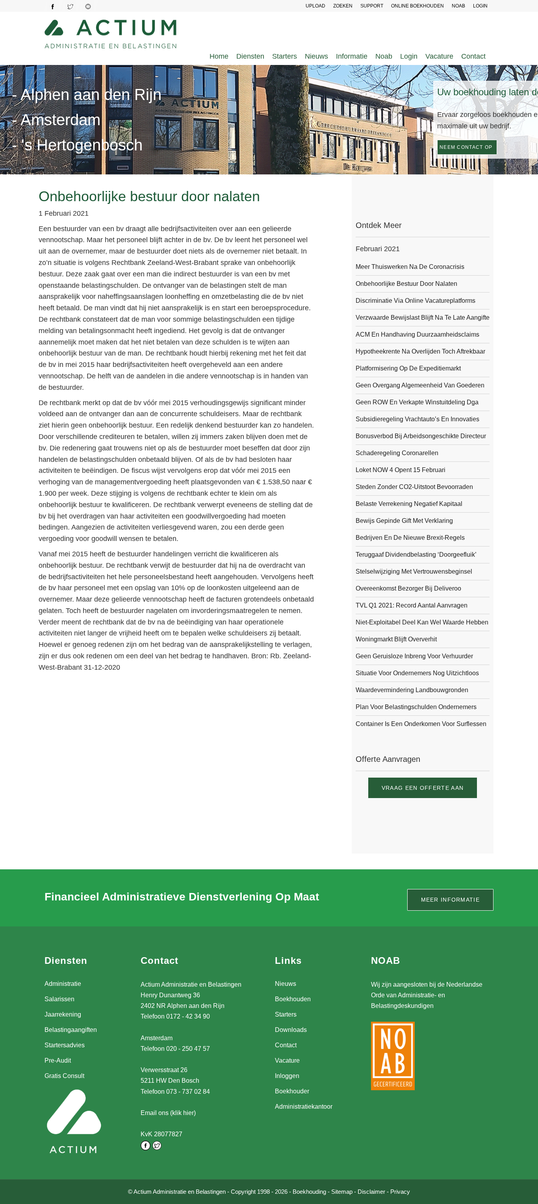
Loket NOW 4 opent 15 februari (400, 470)
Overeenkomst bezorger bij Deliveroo (408, 588)
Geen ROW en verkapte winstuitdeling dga (417, 402)
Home (219, 56)
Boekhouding (309, 1191)
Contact (473, 56)
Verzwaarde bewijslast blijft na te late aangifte (423, 317)
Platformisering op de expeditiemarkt (408, 368)
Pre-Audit (58, 1060)
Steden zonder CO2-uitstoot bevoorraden (414, 486)
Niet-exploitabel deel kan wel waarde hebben (422, 622)
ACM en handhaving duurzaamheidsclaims (417, 334)
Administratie (63, 983)
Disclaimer (371, 1191)
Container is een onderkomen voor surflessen (421, 724)
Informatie (351, 56)
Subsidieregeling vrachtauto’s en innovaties (417, 419)
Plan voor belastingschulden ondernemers (416, 707)
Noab (383, 56)
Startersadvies (65, 1045)
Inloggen (287, 1075)
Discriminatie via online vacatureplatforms (415, 300)
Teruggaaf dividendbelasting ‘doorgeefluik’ (416, 554)
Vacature (439, 56)
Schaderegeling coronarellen (397, 453)
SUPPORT (371, 6)
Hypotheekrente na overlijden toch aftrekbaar (420, 351)
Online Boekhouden (417, 6)
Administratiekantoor (303, 1106)
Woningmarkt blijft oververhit (396, 639)
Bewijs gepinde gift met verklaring (404, 520)
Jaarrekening (63, 1014)
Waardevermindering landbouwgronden (412, 690)
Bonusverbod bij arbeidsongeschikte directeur (421, 436)
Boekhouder (292, 1091)
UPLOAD (315, 6)
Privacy (400, 1191)
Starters (284, 56)
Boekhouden (293, 999)
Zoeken (342, 6)
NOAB (458, 6)
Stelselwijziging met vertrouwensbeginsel (414, 571)
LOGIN (480, 6)
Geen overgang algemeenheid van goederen (420, 385)
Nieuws (316, 56)
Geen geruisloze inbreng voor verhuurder (414, 656)
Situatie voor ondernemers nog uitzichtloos (417, 673)
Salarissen (59, 999)
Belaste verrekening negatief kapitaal (409, 503)
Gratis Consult (64, 1075)
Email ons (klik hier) (168, 1113)
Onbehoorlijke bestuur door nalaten (406, 283)
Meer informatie (450, 900)
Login (408, 56)
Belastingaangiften (71, 1029)
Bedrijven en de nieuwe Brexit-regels (410, 537)
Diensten (250, 56)
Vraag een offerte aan (423, 788)
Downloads (291, 1029)
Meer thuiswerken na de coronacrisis (410, 266)
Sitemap (341, 1191)
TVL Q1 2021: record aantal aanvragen (412, 605)
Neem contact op (466, 147)
